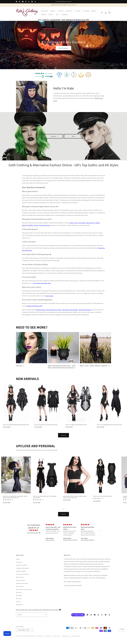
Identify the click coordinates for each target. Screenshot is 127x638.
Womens (53, 136)
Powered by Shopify (31, 636)
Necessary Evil (90, 223)
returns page (49, 296)
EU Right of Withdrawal (22, 568)
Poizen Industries (44, 225)
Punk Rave (82, 223)
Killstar (97, 223)
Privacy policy (48, 636)
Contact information (75, 636)
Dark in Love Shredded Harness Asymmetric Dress (109, 424)
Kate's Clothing (23, 636)
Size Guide (19, 592)
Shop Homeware (63, 48)
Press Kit (18, 601)
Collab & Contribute (21, 565)
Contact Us (19, 562)
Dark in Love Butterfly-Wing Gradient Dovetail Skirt (16, 424)
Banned (24, 225)
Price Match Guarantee (22, 574)
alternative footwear (85, 310)
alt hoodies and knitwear (70, 310)
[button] (53, 11)
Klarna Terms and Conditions (24, 589)
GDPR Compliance (21, 571)
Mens (73, 136)
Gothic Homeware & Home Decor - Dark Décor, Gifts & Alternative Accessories (61, 367)
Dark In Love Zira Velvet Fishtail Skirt (102, 496)
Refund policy (40, 636)
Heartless (30, 225)
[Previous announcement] (45, 1)
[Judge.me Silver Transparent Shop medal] (74, 74)
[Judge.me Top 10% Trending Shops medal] (88, 74)
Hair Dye (19, 366)
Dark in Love (74, 223)
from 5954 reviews (32, 533)
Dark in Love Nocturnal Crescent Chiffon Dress (46, 424)
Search (18, 559)
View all (63, 435)
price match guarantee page (42, 283)
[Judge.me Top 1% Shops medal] (81, 74)
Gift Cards (19, 598)
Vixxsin (36, 225)
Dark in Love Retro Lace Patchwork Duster (76, 424)
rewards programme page (34, 306)
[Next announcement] (82, 1)
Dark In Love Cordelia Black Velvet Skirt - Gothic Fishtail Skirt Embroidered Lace (15, 497)
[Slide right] (67, 509)
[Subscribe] (45, 615)
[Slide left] (60, 509)
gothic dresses (40, 310)
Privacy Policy (19, 586)
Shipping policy (65, 636)
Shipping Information (22, 583)
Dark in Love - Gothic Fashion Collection (94, 366)
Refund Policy (20, 577)
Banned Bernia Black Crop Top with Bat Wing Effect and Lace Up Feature (74, 497)
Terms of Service (20, 580)
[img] (33, 530)
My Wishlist (19, 595)
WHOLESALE (19, 604)
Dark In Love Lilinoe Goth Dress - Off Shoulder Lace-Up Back (44, 497)
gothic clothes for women (54, 310)
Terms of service (56, 636)
